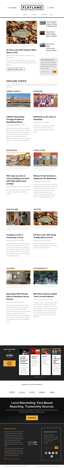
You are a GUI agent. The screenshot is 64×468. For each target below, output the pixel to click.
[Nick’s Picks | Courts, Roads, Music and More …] (43, 32)
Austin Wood (38, 181)
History (32, 55)
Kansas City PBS (13, 431)
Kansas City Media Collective (10, 450)
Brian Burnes (11, 125)
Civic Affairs (27, 55)
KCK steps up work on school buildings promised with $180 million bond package (17, 179)
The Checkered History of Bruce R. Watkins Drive (51, 24)
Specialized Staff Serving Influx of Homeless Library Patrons (17, 296)
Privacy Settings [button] (39, 466)
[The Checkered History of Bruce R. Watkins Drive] (43, 22)
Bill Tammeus (11, 55)
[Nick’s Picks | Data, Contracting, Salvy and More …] (43, 45)
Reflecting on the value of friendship (45, 118)
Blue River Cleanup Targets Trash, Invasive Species (45, 295)
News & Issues (10, 57)
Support (44, 14)
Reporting (14, 14)
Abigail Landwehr (39, 299)
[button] (19, 14)
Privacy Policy (45, 466)
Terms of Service (55, 466)
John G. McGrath (12, 240)
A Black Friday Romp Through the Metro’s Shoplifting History (15, 119)
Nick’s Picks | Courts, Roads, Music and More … (51, 35)
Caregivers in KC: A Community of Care (14, 236)
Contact (34, 14)
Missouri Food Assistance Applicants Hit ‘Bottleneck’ (45, 177)
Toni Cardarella (11, 302)
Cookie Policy (50, 466)
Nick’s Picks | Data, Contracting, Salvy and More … (51, 48)
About (25, 14)
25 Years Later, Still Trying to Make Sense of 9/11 (21, 51)
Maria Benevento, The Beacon (15, 186)
